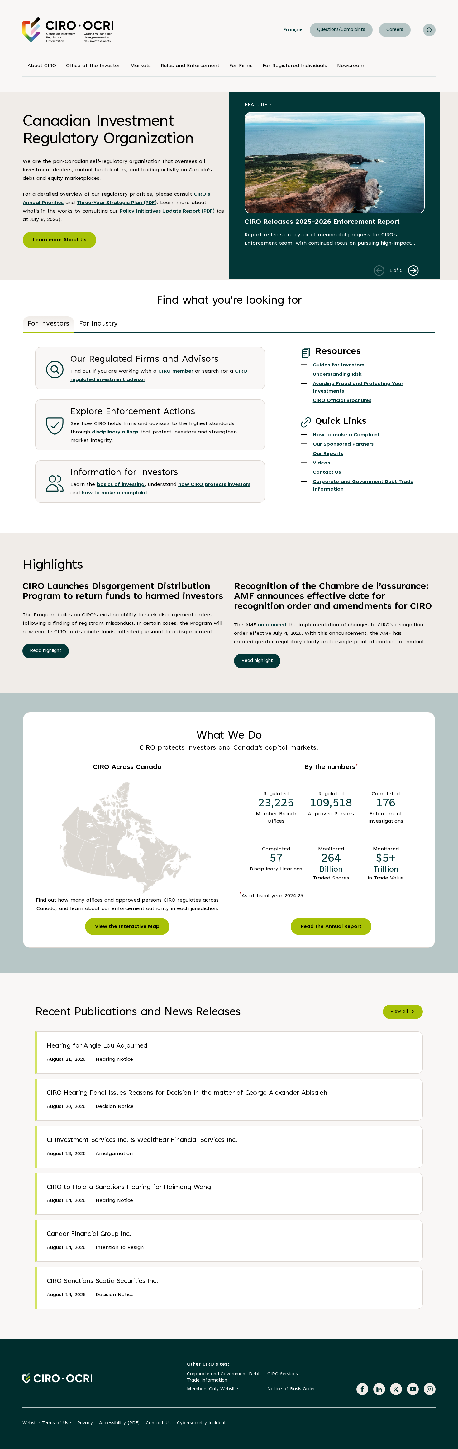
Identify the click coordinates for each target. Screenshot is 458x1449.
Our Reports (328, 453)
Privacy (85, 1423)
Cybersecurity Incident (201, 1423)
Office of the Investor (93, 65)
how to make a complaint (114, 493)
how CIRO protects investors (214, 484)
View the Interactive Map (127, 926)
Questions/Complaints (341, 29)
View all (399, 1011)
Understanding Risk (337, 374)
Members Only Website (212, 1389)
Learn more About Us (59, 239)
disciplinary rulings (115, 432)
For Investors (48, 324)
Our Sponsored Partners (343, 444)
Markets (140, 65)
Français (293, 29)
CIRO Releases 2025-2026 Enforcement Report (322, 222)
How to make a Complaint (346, 435)
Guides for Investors (338, 365)
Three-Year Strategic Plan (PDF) (117, 202)
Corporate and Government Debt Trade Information (223, 1377)
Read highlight (45, 651)
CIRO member (175, 371)
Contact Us (327, 472)
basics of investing (121, 484)
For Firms (241, 65)
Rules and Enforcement (190, 65)
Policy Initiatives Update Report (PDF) (167, 211)
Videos (321, 463)
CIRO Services (282, 1374)
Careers (394, 29)
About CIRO (41, 65)
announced (272, 625)
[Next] (413, 270)
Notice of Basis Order (291, 1389)
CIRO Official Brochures (342, 400)
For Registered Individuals (295, 65)
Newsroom (350, 65)
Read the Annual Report (331, 926)
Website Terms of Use (46, 1423)
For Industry (98, 324)
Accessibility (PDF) (119, 1423)
